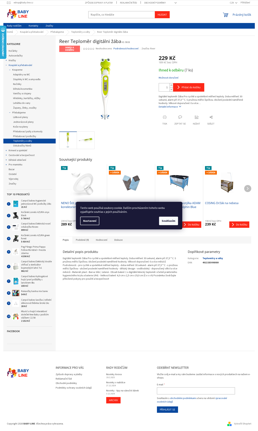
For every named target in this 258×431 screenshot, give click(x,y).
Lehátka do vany (21, 103)
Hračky (12, 60)
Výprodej (13, 179)
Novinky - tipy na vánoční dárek (122, 390)
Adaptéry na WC (21, 74)
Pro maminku (15, 164)
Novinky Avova (114, 374)
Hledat (162, 14)
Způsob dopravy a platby (99, 2)
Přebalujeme (19, 112)
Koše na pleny (20, 127)
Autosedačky (16, 55)
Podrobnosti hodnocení (125, 48)
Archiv (113, 400)
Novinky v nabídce (115, 382)
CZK (232, 2)
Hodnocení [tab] (101, 240)
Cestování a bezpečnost (22, 155)
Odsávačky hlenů (22, 145)
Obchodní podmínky (155, 2)
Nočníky (17, 84)
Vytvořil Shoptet (242, 424)
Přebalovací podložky (24, 136)
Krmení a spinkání (18, 150)
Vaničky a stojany (22, 93)
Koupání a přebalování (20, 65)
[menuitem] (14, 26)
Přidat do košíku (191, 87)
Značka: (148, 48)
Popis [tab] (66, 240)
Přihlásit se (167, 409)
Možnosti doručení (168, 78)
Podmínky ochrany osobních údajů (74, 388)
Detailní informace (168, 107)
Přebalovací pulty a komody (28, 131)
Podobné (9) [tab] (82, 240)
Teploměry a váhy (22, 141)
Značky (12, 184)
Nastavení (89, 221)
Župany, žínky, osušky (25, 108)
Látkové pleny (20, 117)
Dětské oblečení (17, 160)
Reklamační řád (128, 2)
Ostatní (12, 174)
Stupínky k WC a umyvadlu (26, 79)
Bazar (12, 169)
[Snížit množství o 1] (171, 89)
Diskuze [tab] (118, 240)
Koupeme (17, 70)
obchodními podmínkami (183, 398)
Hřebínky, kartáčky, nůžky (26, 98)
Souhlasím (168, 221)
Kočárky (13, 51)
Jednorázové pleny (23, 122)
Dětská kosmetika (22, 89)
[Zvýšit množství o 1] (171, 85)
